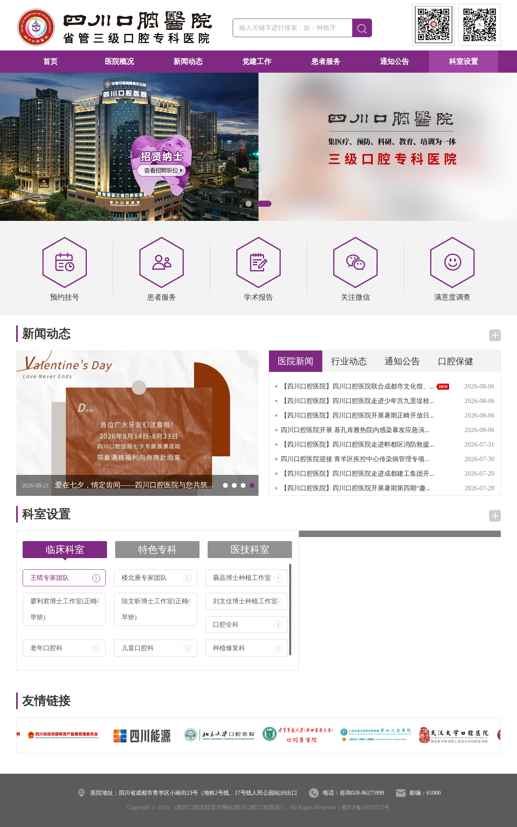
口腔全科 (247, 624)
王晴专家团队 (64, 577)
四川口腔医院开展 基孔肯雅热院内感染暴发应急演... (355, 429)
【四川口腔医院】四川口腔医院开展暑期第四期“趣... (356, 488)
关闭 (147, 190)
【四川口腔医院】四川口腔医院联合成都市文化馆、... (358, 386)
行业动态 (349, 361)
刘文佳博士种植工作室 (247, 601)
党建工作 (256, 61)
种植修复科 (247, 647)
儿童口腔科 (156, 647)
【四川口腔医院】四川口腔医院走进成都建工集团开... (357, 473)
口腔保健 (455, 361)
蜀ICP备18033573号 (365, 807)
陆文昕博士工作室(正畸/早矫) (156, 609)
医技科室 (250, 549)
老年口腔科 (64, 647)
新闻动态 (188, 61)
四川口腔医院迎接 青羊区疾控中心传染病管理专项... (355, 458)
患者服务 (325, 61)
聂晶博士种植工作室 (247, 577)
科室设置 (463, 61)
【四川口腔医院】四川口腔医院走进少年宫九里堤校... (357, 400)
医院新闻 (295, 361)
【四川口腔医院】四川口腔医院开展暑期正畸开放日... (357, 415)
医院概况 (119, 61)
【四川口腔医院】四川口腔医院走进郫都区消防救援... (357, 444)
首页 (50, 61)
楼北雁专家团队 (156, 577)
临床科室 (65, 549)
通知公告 (394, 61)
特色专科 (157, 549)
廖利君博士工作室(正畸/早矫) (64, 609)
